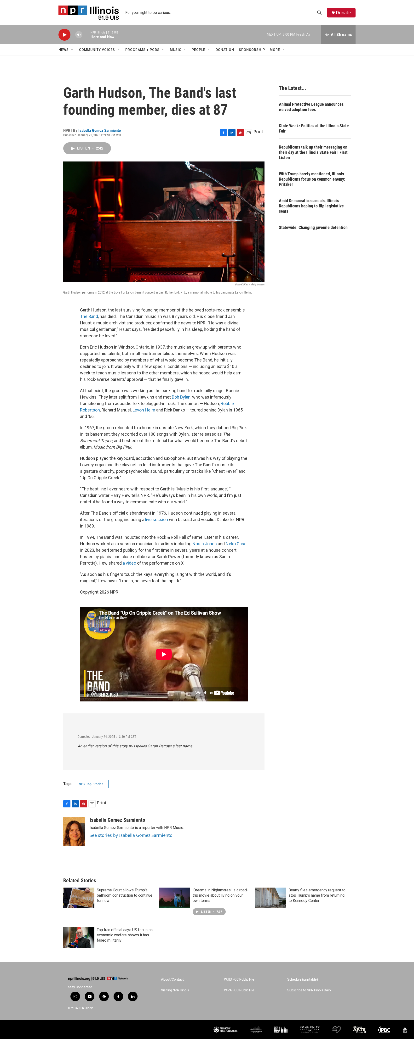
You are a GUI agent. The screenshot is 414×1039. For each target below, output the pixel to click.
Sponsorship (252, 50)
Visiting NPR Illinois (175, 990)
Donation (225, 50)
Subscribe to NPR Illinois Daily (309, 990)
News (63, 50)
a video (129, 563)
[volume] (79, 34)
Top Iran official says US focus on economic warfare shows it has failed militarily (125, 935)
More (275, 50)
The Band (89, 316)
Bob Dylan (181, 397)
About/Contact (172, 979)
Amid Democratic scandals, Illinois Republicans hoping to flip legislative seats (311, 206)
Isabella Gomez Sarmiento (99, 130)
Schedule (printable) (302, 979)
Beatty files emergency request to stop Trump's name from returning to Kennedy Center (316, 895)
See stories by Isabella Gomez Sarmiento (131, 835)
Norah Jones (204, 543)
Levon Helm (143, 409)
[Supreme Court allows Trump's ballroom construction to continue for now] (78, 898)
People (198, 50)
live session (156, 519)
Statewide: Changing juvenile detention (313, 227)
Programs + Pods (142, 50)
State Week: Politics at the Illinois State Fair (314, 128)
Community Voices (97, 50)
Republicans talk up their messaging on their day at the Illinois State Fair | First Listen (313, 152)
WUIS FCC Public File (239, 979)
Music (175, 50)
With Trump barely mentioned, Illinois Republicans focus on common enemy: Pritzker (312, 179)
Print (258, 131)
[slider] (86, 34)
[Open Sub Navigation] (72, 50)
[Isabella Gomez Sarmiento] (74, 831)
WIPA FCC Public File (239, 990)
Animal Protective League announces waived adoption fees (311, 107)
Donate (343, 12)
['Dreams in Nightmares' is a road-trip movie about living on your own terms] (174, 898)
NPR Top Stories (91, 784)
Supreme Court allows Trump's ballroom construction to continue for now (124, 895)
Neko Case (236, 543)
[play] (64, 35)
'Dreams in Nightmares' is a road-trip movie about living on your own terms (220, 895)
